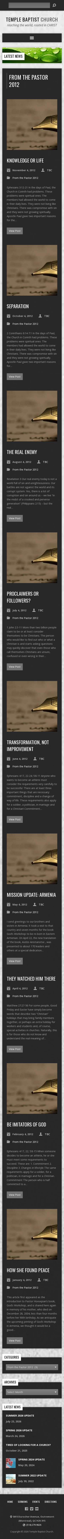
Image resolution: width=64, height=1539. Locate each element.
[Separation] (32, 293)
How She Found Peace (28, 1270)
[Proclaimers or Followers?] (32, 581)
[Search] (54, 5)
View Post (15, 231)
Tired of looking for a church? (28, 1445)
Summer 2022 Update (32, 1475)
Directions (51, 1501)
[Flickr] (36, 1508)
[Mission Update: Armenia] (32, 882)
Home (10, 1501)
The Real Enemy (22, 451)
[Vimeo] (31, 1508)
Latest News (13, 56)
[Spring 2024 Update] (11, 1466)
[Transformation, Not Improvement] (32, 729)
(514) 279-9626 (33, 1524)
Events (36, 1501)
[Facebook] (26, 1508)
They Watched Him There (31, 978)
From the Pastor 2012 (25, 178)
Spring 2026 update (19, 1430)
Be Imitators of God (26, 1124)
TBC (49, 170)
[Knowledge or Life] (32, 147)
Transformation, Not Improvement (28, 745)
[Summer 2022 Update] (11, 1482)
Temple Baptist (32, 19)
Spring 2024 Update (31, 1459)
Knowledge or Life (25, 160)
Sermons (23, 1501)
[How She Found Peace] (32, 1257)
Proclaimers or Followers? (23, 597)
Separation (18, 306)
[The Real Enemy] (32, 439)
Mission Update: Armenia (31, 894)
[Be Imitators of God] (32, 1111)
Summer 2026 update (20, 1415)
